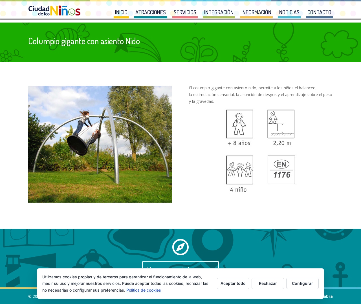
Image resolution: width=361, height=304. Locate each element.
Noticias (289, 12)
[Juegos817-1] (100, 202)
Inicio (121, 12)
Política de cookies (143, 290)
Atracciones (150, 12)
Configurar (302, 283)
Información (256, 12)
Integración (219, 12)
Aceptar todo (233, 283)
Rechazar (268, 283)
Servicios (185, 12)
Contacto (319, 12)
